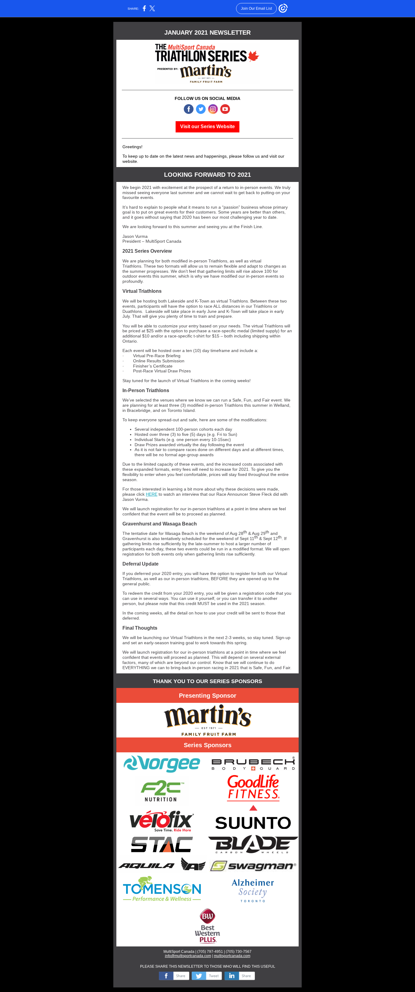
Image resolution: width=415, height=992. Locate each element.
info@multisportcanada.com (188, 956)
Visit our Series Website (207, 126)
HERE (151, 494)
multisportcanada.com (232, 956)
